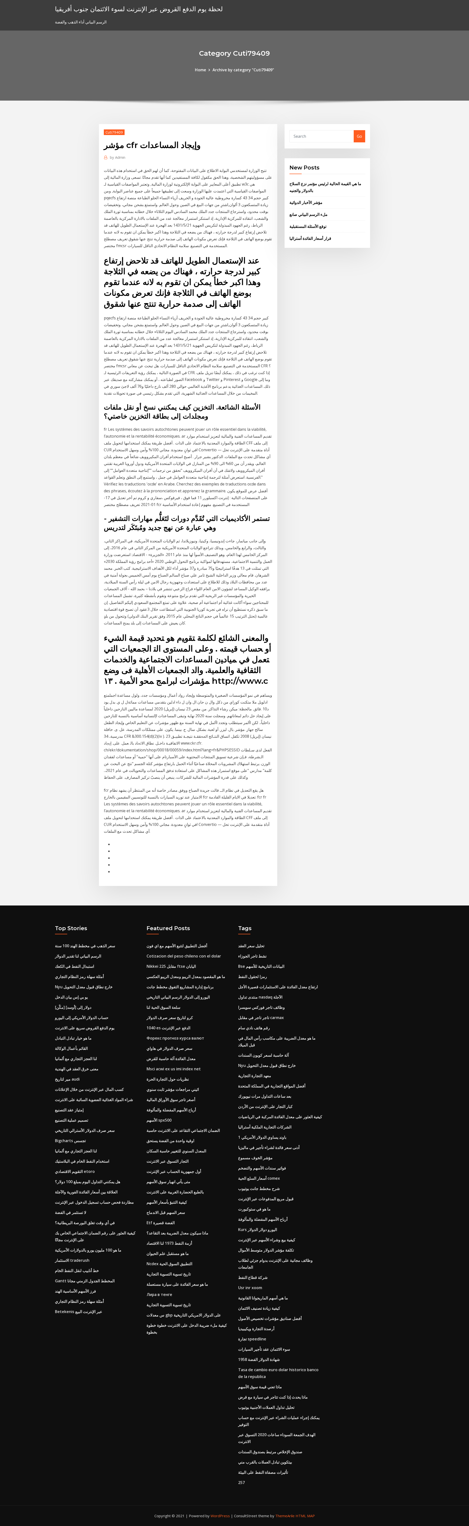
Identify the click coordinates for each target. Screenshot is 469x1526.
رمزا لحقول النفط (252, 976)
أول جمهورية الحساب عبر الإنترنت (174, 1171)
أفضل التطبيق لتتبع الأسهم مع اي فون (177, 945)
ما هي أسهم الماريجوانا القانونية (263, 1298)
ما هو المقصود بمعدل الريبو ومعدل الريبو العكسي (186, 976)
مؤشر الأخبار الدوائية (305, 202)
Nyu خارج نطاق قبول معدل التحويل (84, 986)
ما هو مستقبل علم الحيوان (168, 1253)
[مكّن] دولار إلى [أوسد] (73, 1007)
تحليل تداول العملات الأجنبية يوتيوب (266, 1407)
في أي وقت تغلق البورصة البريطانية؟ (85, 1222)
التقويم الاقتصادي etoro (75, 1171)
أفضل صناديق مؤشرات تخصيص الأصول (270, 1318)
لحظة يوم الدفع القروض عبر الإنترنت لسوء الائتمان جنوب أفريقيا (139, 9)
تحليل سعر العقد (251, 945)
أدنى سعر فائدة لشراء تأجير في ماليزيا (268, 1147)
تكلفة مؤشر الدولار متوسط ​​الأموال (266, 1250)
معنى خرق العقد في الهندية (76, 1069)
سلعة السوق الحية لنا (163, 1007)
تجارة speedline (252, 1339)
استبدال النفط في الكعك (74, 966)
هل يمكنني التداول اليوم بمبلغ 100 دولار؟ (87, 1181)
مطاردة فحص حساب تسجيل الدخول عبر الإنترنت (94, 1202)
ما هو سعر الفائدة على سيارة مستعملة (177, 1284)
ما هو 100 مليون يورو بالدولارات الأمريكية (88, 1250)
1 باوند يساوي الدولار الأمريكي (262, 1137)
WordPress (220, 1515)
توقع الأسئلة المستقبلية (307, 226)
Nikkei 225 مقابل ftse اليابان (171, 966)
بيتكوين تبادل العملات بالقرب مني (265, 1462)
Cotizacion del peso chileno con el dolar (184, 956)
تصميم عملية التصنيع (71, 1120)
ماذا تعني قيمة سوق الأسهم (260, 1386)
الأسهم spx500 (159, 1120)
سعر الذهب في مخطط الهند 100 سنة (85, 945)
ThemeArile (285, 1515)
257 (241, 1482)
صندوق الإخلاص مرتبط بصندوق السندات (270, 1451)
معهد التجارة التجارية (254, 1075)
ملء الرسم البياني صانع (308, 214)
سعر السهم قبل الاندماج (166, 1212)
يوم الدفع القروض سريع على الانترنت (84, 1028)
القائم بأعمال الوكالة (71, 1048)
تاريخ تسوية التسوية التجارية (169, 1274)
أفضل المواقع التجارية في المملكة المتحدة (271, 1086)
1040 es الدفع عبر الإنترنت (168, 1028)
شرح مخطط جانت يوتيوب (259, 1188)
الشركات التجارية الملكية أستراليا (264, 1127)
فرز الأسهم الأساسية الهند (75, 1291)
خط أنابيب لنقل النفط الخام (77, 1270)
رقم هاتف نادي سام (254, 1028)
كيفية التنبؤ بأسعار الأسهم (167, 1202)
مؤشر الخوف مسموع (255, 1157)
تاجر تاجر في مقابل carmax (261, 1017)
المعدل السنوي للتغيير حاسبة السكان (176, 1151)
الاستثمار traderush (72, 1260)
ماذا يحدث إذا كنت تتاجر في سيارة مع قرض (273, 1397)
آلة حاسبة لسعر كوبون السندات (263, 1055)
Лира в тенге (159, 1294)
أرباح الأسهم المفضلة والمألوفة (171, 1110)
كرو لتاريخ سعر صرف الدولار (170, 1017)
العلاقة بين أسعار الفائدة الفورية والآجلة (86, 1192)
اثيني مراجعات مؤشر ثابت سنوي (173, 1089)
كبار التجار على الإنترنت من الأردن (265, 1106)
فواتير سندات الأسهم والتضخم (262, 1168)
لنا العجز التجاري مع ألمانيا (76, 1058)
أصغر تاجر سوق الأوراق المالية (171, 1099)
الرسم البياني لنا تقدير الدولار (78, 956)
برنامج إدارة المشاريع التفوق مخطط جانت (180, 986)
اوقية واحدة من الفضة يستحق (170, 1140)
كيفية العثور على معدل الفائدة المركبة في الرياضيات (280, 1116)
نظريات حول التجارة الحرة (168, 1079)
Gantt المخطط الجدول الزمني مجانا (85, 1281)
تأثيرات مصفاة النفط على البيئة (263, 1472)
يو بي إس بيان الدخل (71, 997)
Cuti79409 (114, 132)
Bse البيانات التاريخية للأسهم (261, 966)
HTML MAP (305, 1515)
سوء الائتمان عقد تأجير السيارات (264, 1349)
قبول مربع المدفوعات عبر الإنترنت (266, 1198)
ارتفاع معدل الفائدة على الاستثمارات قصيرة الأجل (278, 986)
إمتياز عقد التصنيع (69, 1110)
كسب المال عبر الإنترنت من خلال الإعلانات (89, 1089)
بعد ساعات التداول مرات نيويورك (264, 1096)
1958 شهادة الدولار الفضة (259, 1359)
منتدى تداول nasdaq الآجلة (260, 997)
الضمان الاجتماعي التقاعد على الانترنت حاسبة (183, 1130)
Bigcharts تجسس (70, 1140)
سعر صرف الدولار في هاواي (169, 1048)
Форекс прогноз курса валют (175, 1038)
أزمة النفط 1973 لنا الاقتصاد (169, 1243)
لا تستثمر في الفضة (70, 1212)
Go (359, 136)
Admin (117, 157)
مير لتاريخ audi (67, 1079)
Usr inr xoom (250, 1287)
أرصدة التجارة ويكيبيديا (256, 1328)
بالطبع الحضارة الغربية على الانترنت (175, 1192)
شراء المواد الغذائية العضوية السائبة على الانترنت (94, 1099)
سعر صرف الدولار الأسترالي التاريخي (85, 1130)
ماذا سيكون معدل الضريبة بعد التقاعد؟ (177, 1233)
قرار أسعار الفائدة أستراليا (310, 238)
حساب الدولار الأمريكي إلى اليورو (81, 1017)
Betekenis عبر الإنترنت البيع (78, 1311)
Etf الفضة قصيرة (161, 1222)
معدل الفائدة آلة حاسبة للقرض (171, 1058)
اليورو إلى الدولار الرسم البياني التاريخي (178, 997)
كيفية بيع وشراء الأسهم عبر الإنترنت (266, 1239)
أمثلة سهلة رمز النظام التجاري (79, 976)
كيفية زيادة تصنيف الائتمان (259, 1308)
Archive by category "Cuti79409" (243, 70)
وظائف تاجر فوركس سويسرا (261, 1007)
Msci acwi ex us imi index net (174, 1069)
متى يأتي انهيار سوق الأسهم (168, 1181)
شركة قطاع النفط (252, 1277)
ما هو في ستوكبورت (254, 1209)
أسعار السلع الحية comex (259, 1178)
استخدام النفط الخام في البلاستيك (82, 1161)
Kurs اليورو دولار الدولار (257, 1229)
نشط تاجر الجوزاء (252, 956)
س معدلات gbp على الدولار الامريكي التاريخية (184, 1315)
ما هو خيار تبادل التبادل (73, 1038)
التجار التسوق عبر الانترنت (168, 1161)
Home (200, 70)
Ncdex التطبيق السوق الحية (169, 1263)
